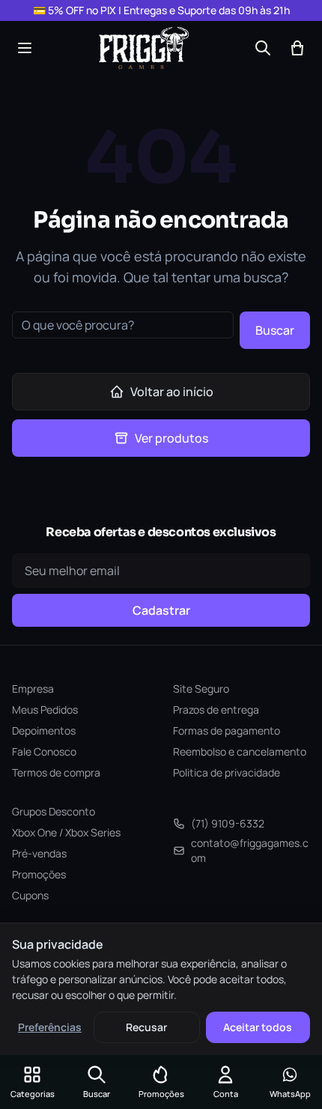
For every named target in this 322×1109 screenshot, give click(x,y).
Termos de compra (56, 772)
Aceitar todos (257, 1027)
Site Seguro (201, 688)
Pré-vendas (39, 853)
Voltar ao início (171, 391)
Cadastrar (161, 610)
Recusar (146, 1027)
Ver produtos (171, 438)
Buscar (274, 330)
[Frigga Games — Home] (144, 48)
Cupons (30, 895)
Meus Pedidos (45, 709)
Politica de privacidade (226, 772)
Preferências (50, 1027)
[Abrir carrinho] (297, 48)
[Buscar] (263, 48)
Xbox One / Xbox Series (66, 832)
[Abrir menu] (24, 48)
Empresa (33, 688)
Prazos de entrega (216, 709)
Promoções (39, 874)
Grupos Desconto (53, 811)
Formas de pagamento (226, 730)
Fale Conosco (44, 751)
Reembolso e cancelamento (239, 751)
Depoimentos (44, 730)
